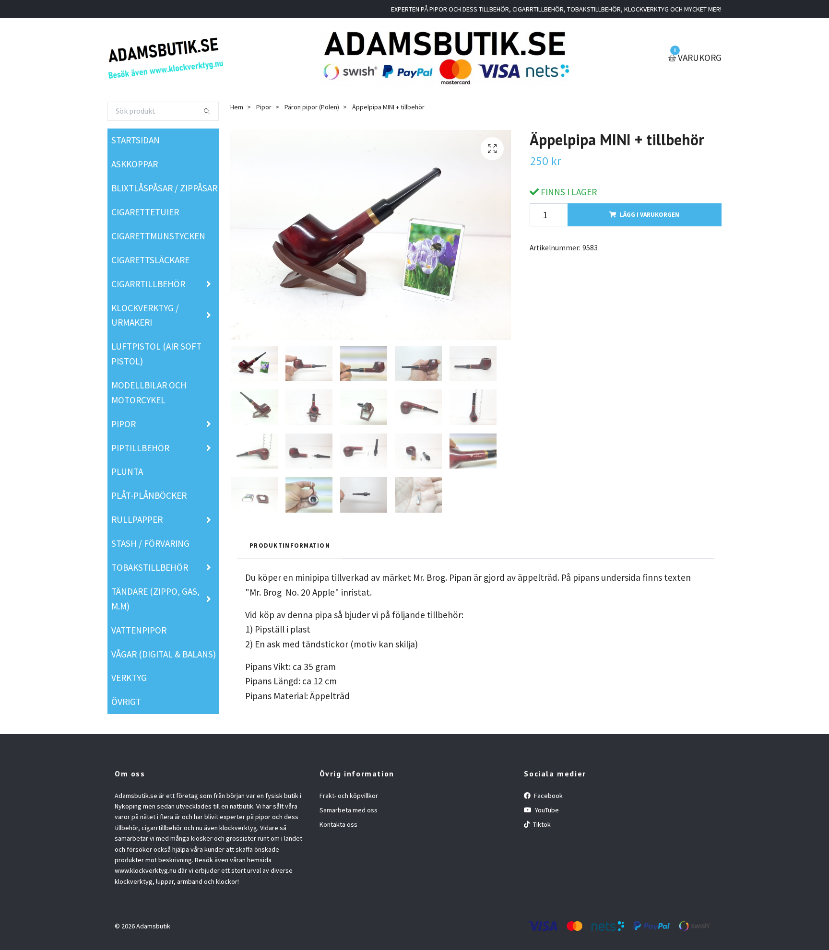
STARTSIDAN (135, 140)
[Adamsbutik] (165, 58)
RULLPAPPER (137, 519)
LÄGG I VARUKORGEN (649, 214)
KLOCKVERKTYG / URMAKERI (145, 315)
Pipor (264, 107)
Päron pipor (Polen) (311, 107)
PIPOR (123, 424)
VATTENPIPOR (138, 630)
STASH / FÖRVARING (150, 543)
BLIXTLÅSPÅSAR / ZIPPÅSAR (164, 188)
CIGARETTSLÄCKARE (150, 260)
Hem (236, 107)
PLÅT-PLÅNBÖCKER (149, 495)
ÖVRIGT (126, 701)
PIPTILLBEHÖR (140, 448)
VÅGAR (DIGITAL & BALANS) (163, 654)
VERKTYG (129, 677)
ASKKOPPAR (134, 164)
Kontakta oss (338, 824)
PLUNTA (127, 471)
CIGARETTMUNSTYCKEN (158, 236)
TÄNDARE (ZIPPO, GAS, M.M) (155, 599)
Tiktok (541, 824)
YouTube (546, 810)
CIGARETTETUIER (145, 212)
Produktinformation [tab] (289, 545)
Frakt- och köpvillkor (349, 795)
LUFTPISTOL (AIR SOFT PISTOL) (156, 353)
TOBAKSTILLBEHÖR (149, 567)
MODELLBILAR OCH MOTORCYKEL (149, 392)
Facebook (548, 795)
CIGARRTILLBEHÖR (148, 284)
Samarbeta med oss (349, 810)
